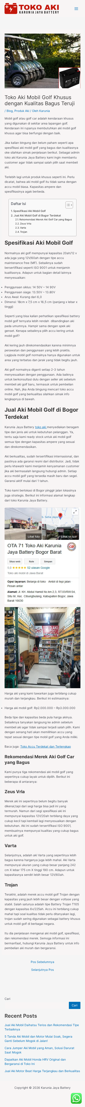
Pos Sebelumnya (42, 962)
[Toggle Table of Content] (67, 205)
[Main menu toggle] (76, 8)
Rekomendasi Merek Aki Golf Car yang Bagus (45, 219)
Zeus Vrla (25, 223)
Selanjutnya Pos (42, 969)
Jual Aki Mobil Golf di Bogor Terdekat (37, 215)
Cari (7, 999)
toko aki (41, 427)
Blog (10, 111)
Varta (23, 227)
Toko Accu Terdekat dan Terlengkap (45, 746)
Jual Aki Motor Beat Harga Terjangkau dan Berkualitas (42, 1071)
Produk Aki (21, 111)
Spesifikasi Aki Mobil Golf (29, 211)
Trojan (23, 231)
